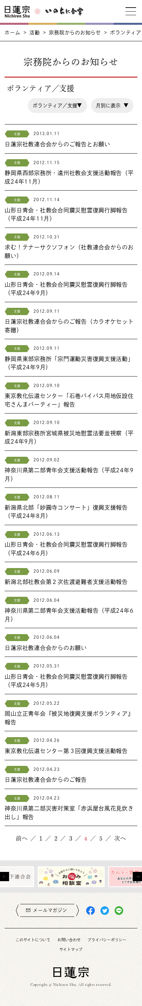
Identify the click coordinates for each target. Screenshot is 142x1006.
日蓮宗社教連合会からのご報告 (46, 779)
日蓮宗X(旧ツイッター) (104, 910)
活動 (34, 32)
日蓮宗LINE (119, 910)
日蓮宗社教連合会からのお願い (46, 648)
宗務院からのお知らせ (75, 32)
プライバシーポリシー (107, 940)
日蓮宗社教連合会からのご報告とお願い (57, 144)
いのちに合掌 (64, 11)
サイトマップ (71, 949)
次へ (120, 838)
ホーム (12, 32)
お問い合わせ (69, 940)
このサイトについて (33, 940)
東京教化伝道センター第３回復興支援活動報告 (66, 751)
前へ (22, 838)
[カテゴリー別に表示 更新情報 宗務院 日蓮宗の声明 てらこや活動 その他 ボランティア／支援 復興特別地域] (57, 105)
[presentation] (4, 876)
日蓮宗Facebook (90, 910)
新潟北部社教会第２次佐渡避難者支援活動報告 (66, 582)
